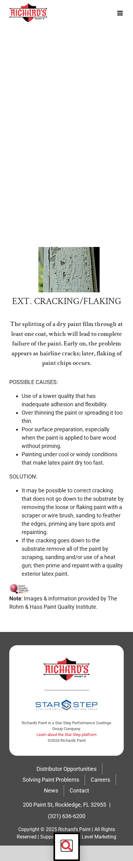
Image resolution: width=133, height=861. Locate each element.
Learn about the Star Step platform (66, 734)
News (51, 790)
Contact (79, 790)
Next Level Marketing (93, 837)
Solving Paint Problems (51, 779)
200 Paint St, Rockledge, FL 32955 (64, 804)
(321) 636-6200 (66, 816)
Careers (100, 779)
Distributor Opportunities (66, 769)
